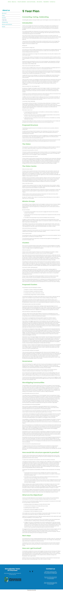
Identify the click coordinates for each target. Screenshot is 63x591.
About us (14, 1)
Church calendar (21, 1)
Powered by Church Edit (31, 590)
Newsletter (46, 1)
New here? (4, 13)
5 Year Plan (4, 20)
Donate (3, 26)
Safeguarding (5, 22)
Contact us (52, 1)
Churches (4, 17)
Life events (39, 1)
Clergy (3, 15)
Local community (31, 1)
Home (9, 1)
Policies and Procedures (7, 24)
